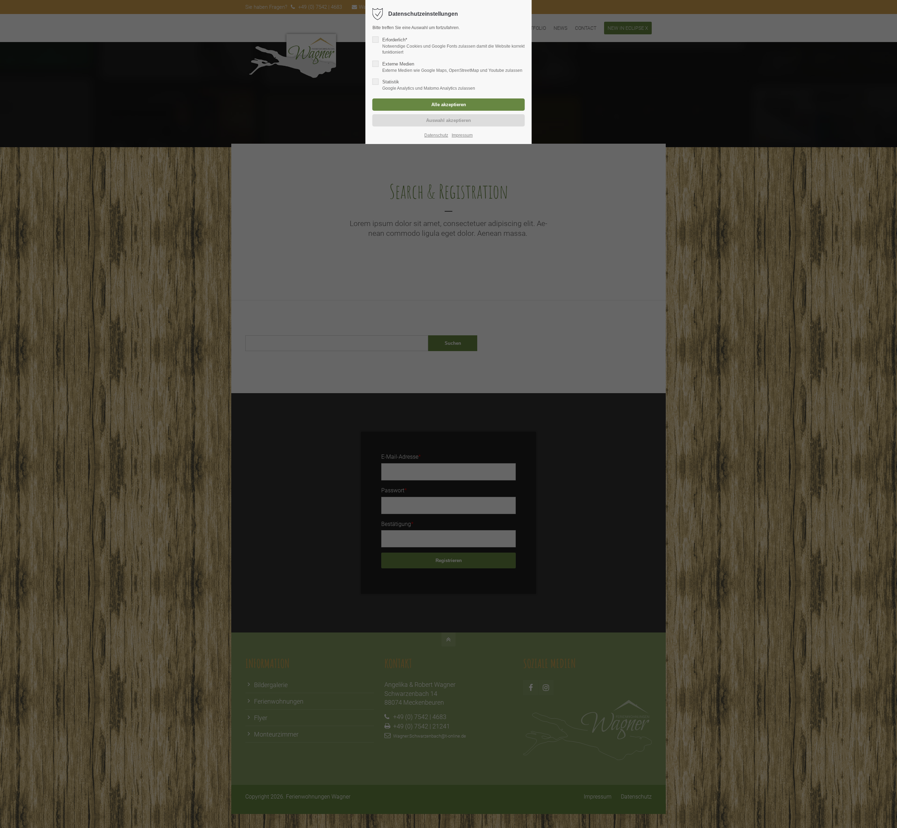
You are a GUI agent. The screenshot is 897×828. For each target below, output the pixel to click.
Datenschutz (436, 135)
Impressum (462, 135)
